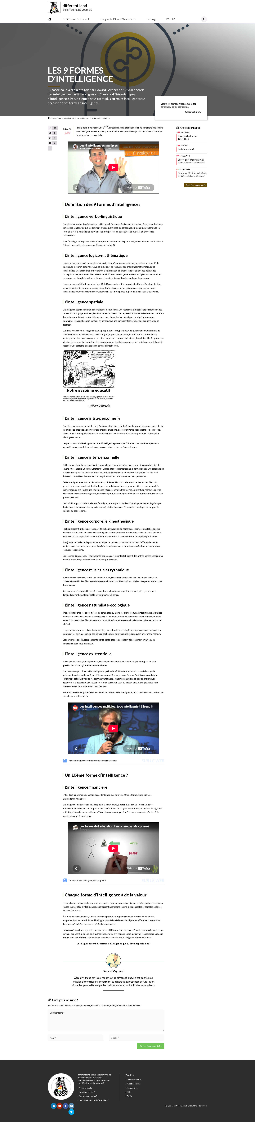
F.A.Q (129, 1096)
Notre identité (85, 1088)
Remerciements (134, 1079)
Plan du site (132, 1088)
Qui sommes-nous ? (88, 1096)
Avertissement (133, 1083)
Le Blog (151, 19)
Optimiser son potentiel (77, 118)
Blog (65, 118)
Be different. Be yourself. (75, 19)
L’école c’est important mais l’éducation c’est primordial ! (191, 161)
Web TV (170, 19)
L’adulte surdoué (186, 149)
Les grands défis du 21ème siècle (118, 19)
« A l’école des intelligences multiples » (87, 880)
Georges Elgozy (193, 111)
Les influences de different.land (93, 1100)
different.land (55, 118)
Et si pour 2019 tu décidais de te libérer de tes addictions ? (192, 174)
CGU (129, 1092)
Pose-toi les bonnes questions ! (187, 137)
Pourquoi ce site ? (87, 1092)
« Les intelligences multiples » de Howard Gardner (93, 760)
